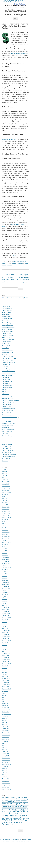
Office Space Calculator (8, 450)
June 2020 (4, 622)
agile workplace (22, 797)
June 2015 (4, 745)
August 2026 (5, 469)
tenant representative (8, 429)
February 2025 (5, 507)
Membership (22, 841)
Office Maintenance (7, 387)
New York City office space (9, 373)
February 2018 (5, 678)
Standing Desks (10, 820)
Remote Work (5, 419)
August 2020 (5, 620)
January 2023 (5, 559)
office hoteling (11, 808)
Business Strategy (7, 323)
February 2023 (5, 557)
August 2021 (5, 595)
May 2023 (4, 551)
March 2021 (5, 605)
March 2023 (5, 555)
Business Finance (6, 316)
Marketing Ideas (6, 364)
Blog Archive (5, 461)
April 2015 (4, 749)
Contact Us (26, 843)
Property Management (8, 415)
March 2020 (5, 628)
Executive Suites (6, 341)
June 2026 (4, 473)
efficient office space (14, 800)
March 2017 (5, 701)
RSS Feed (26, 297)
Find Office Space (6, 446)
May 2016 (4, 722)
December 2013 (6, 783)
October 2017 (5, 687)
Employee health (6, 337)
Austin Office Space (7, 312)
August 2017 (5, 691)
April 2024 (4, 528)
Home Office (5, 348)
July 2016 (4, 718)
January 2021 (5, 609)
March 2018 (5, 676)
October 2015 (5, 737)
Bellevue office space (7, 314)
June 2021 (4, 599)
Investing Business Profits (17, 263)
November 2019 (6, 636)
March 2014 (5, 776)
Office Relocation (6, 390)
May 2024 (4, 525)
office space (16, 255)
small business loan (15, 819)
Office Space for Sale (7, 398)
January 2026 (5, 484)
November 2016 (6, 710)
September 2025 (6, 492)
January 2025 (5, 509)
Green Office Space (7, 346)
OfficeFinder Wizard (17, 843)
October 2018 (5, 661)
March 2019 (5, 651)
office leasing (23, 808)
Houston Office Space (7, 350)
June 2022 (4, 574)
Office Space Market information (10, 400)
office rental (20, 810)
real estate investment (12, 818)
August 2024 (5, 519)
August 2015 (5, 741)
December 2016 (6, 707)
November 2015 (6, 735)
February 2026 (5, 482)
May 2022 (4, 576)
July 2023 (4, 546)
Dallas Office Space (7, 329)
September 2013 (6, 789)
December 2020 (6, 611)
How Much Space (6, 452)
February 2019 (5, 653)
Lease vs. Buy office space (9, 358)
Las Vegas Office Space (8, 356)
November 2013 (6, 785)
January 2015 (5, 756)
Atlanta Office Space (7, 310)
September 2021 (6, 592)
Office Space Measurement (9, 454)
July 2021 (4, 597)
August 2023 (5, 544)
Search (19, 1)
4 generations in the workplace (9, 797)
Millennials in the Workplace (14, 806)
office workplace (19, 817)
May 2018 (4, 672)
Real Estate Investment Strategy (10, 417)
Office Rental (5, 392)
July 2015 (4, 743)
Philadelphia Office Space (9, 408)
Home (16, 841)
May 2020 (4, 624)
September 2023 (6, 542)
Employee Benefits (7, 333)
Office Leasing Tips (7, 385)
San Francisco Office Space (9, 423)
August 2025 (5, 494)
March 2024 (5, 530)
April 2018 (4, 674)
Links (7, 841)
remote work (25, 818)
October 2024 (5, 515)
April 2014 (4, 774)
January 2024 (5, 534)
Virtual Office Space (7, 431)
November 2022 (6, 563)
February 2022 (5, 582)
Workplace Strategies (7, 436)
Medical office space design (20, 805)
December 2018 (6, 657)
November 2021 (6, 588)
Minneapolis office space (8, 371)
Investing (4, 354)
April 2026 (4, 477)
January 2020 (5, 632)
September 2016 (6, 714)
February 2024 (5, 532)
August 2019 (5, 643)
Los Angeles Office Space (8, 360)
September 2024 (6, 517)
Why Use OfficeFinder (5, 839)
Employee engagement (8, 335)
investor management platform (19, 53)
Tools (4, 841)
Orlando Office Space (7, 406)
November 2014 (6, 760)
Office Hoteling (6, 379)
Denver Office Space (7, 331)
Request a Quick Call (12, 1)
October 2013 (5, 787)
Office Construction (7, 375)
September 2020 (6, 618)
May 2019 (4, 647)
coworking (22, 799)
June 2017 (4, 695)
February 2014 (5, 779)
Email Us (5, 1)
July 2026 (4, 471)
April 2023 (4, 553)
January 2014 (5, 781)
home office (5, 803)
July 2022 (4, 572)
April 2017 (4, 699)
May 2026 (4, 475)
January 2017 (5, 705)
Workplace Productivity (12, 823)
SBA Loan (8, 819)
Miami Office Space (7, 369)
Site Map (12, 841)
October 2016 (5, 712)
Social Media (5, 427)
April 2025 (4, 502)
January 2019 (5, 655)
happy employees (24, 802)
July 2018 (4, 668)
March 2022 (5, 580)
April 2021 (4, 603)
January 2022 (5, 584)
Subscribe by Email (7, 444)
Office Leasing (5, 383)
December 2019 (6, 634)
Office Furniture (6, 377)
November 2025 (6, 488)
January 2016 (5, 730)
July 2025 (4, 496)
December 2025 (6, 486)
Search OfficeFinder (7, 459)
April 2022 (4, 578)
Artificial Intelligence (7, 308)
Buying (29, 839)
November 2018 (6, 659)
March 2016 (5, 726)
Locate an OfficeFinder (16, 839)
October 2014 (5, 762)
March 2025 (5, 505)
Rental (4, 819)
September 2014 (6, 764)
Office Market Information (9, 456)
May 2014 (4, 772)
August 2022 (5, 569)
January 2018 (5, 680)
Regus (19, 818)
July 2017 (4, 693)
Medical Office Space (7, 367)
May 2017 (4, 697)
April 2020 (4, 626)
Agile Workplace (6, 306)
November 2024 (6, 513)
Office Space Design (7, 396)
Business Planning (17, 261)
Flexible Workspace (7, 344)
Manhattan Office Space (8, 362)
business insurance (6, 799)
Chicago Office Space (7, 325)
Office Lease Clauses (7, 381)
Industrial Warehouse (7, 352)
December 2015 (6, 733)
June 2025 (4, 498)
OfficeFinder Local (6, 448)
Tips (11, 822)
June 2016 (4, 720)
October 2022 (5, 565)
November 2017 (6, 684)
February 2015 (5, 753)
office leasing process (16, 809)
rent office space (6, 421)
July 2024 (4, 521)
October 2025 (5, 490)
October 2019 (5, 638)
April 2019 (4, 649)
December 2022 (6, 561)
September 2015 (6, 739)
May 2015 (4, 747)
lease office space (15, 803)
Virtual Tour (5, 433)
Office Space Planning (8, 402)
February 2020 (5, 630)
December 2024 (6, 511)
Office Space (5, 394)
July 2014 (4, 768)
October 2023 (5, 540)
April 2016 (4, 724)
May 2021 (4, 601)
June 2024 (4, 523)
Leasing (25, 839)
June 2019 (4, 645)
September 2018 (6, 664)
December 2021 (6, 586)
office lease (17, 808)
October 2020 (5, 615)
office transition (9, 816)
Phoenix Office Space (7, 410)
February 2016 (5, 728)
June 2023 (4, 549)
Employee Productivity (8, 339)
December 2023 (6, 536)
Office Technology (6, 404)
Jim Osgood (9, 265)
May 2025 (4, 500)
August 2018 (5, 666)
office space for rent (13, 815)
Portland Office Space (7, 413)
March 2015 (5, 751)
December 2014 (6, 758)
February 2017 (5, 703)
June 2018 (4, 670)
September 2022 (6, 567)
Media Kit (10, 843)
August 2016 (5, 716)
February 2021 (5, 607)
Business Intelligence (15, 14)
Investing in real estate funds (10, 139)
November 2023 (6, 538)
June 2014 (4, 770)
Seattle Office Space (7, 425)
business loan (15, 799)
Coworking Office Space (8, 327)
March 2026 (5, 479)
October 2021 (5, 590)
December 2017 (6, 682)
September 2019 (6, 641)
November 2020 (6, 613)
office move (24, 809)
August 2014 (5, 766)
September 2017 (6, 689)
